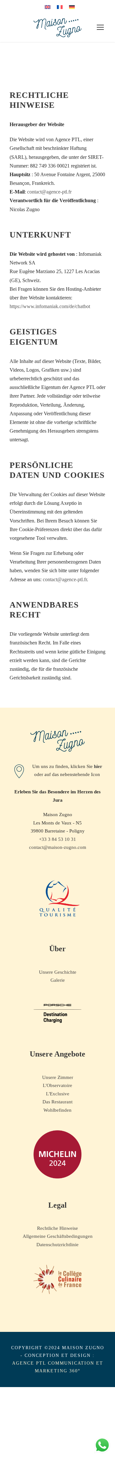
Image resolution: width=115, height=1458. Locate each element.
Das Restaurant (57, 1101)
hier (98, 766)
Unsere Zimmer (57, 1077)
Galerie (57, 980)
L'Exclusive (57, 1093)
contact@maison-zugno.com (57, 847)
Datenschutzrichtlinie (57, 1244)
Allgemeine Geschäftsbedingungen (58, 1236)
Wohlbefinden (57, 1110)
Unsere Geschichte (57, 972)
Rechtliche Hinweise (57, 1228)
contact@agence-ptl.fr (49, 191)
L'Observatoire (57, 1085)
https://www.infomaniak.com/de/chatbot (50, 306)
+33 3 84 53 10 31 (57, 839)
